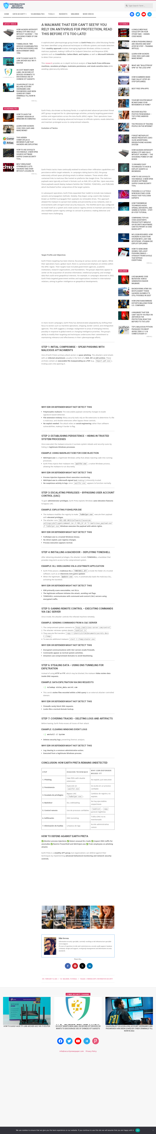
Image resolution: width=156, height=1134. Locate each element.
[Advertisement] (78, 91)
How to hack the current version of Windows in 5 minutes (26, 116)
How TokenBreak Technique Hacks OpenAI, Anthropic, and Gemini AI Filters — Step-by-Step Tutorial (142, 207)
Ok (138, 1130)
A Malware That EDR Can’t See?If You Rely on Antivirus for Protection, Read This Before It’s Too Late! (142, 317)
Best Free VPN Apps (140, 89)
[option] (54, 917)
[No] (153, 1130)
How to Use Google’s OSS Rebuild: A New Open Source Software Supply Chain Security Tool (27, 154)
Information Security (105, 979)
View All (34, 101)
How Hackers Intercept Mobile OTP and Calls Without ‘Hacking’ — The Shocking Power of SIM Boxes (27, 34)
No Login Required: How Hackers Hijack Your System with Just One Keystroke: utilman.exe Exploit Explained (142, 239)
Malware (66, 979)
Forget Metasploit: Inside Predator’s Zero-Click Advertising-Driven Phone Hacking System (142, 140)
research (49, 63)
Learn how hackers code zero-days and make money (25, 128)
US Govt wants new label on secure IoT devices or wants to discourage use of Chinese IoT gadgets (25, 74)
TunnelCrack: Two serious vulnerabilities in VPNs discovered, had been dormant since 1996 (27, 48)
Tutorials (73, 979)
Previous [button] (39, 917)
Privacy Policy (91, 1051)
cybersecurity (91, 979)
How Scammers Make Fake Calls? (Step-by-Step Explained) (141, 79)
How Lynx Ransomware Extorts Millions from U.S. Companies (142, 303)
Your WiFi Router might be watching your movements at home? (142, 102)
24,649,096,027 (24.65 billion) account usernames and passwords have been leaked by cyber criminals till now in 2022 (26, 91)
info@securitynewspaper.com (71, 1051)
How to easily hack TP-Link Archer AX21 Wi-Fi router (26, 60)
